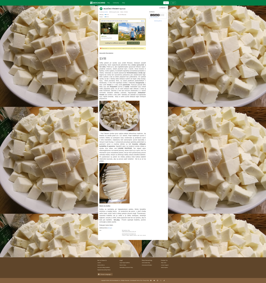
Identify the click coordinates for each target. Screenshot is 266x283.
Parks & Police (123, 265)
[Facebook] (151, 280)
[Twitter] (161, 280)
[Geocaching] (97, 2)
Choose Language (105, 274)
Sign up (166, 2)
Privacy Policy (146, 280)
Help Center (163, 262)
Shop (123, 3)
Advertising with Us (158, 20)
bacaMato (106, 12)
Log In (173, 2)
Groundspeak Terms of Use (136, 280)
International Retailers (147, 265)
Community (116, 3)
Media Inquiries (164, 267)
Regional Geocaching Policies (104, 269)
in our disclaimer (140, 48)
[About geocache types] (101, 8)
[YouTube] (154, 280)
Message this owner (115, 12)
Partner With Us (101, 265)
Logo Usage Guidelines (125, 262)
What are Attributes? (154, 17)
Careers (99, 262)
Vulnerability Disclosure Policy (126, 267)
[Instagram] (157, 280)
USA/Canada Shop (146, 262)
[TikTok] (164, 280)
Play (108, 3)
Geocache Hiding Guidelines (103, 267)
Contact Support (165, 265)
